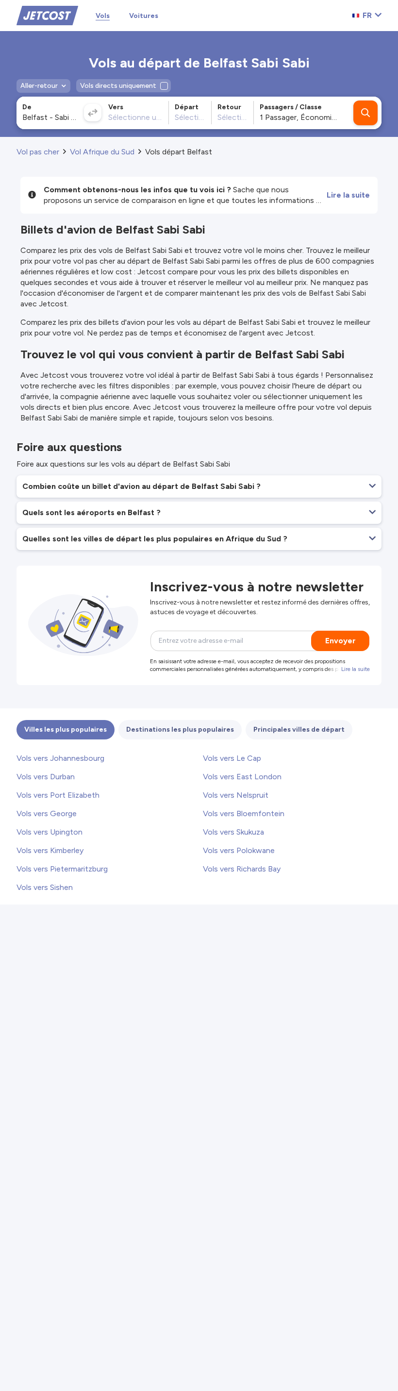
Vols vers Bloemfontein (243, 813)
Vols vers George (47, 813)
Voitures (143, 16)
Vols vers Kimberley (50, 850)
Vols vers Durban (46, 776)
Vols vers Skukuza (233, 832)
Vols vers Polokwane (239, 850)
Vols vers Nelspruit (235, 795)
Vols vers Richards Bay (242, 868)
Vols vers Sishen (45, 887)
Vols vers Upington (50, 832)
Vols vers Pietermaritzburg (62, 868)
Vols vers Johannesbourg (60, 758)
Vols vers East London (242, 776)
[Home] (47, 14)
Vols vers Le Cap (232, 758)
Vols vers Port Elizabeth (58, 795)
